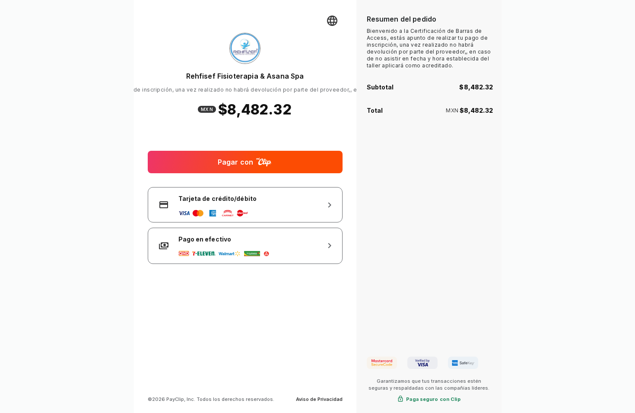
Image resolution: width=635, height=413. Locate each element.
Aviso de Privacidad (319, 399)
